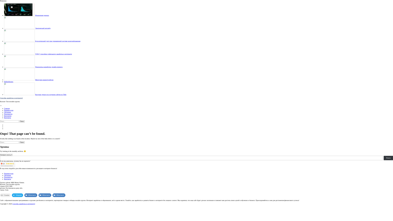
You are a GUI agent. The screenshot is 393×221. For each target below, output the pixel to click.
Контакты (7, 118)
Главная (7, 108)
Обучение (7, 112)
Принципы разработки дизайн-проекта (49, 67)
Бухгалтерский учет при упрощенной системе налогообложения (57, 41)
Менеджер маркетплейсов (44, 80)
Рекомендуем (8, 110)
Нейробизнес (8, 82)
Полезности (8, 114)
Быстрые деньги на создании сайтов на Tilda (50, 94)
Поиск (388, 158)
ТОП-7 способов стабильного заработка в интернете (53, 54)
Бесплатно (7, 116)
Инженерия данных (42, 15)
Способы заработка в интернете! (11, 98)
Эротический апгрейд (43, 28)
